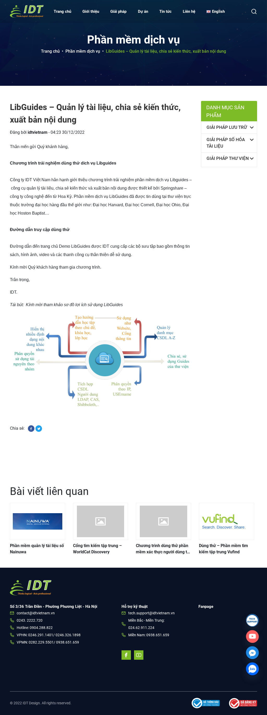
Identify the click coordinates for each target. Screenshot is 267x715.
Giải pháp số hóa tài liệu (226, 143)
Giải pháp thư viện (228, 158)
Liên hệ (189, 11)
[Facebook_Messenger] (252, 653)
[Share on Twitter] (38, 428)
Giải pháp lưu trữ (227, 127)
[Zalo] (252, 669)
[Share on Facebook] (31, 428)
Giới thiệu (90, 11)
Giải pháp (118, 11)
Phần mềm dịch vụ (82, 51)
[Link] (252, 620)
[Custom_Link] (252, 636)
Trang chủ (62, 11)
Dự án (143, 11)
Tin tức (165, 11)
